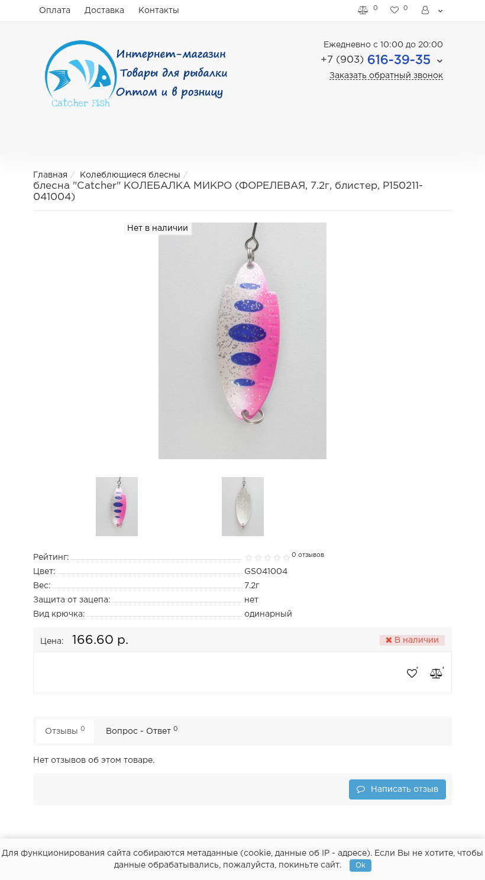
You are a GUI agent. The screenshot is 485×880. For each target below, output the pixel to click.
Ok (360, 865)
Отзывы (65, 730)
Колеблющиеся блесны (130, 175)
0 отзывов (308, 555)
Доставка (104, 10)
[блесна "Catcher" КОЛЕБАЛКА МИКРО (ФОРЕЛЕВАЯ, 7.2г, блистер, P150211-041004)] (117, 506)
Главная (50, 175)
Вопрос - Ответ (142, 730)
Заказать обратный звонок (386, 75)
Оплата (54, 10)
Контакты (158, 10)
